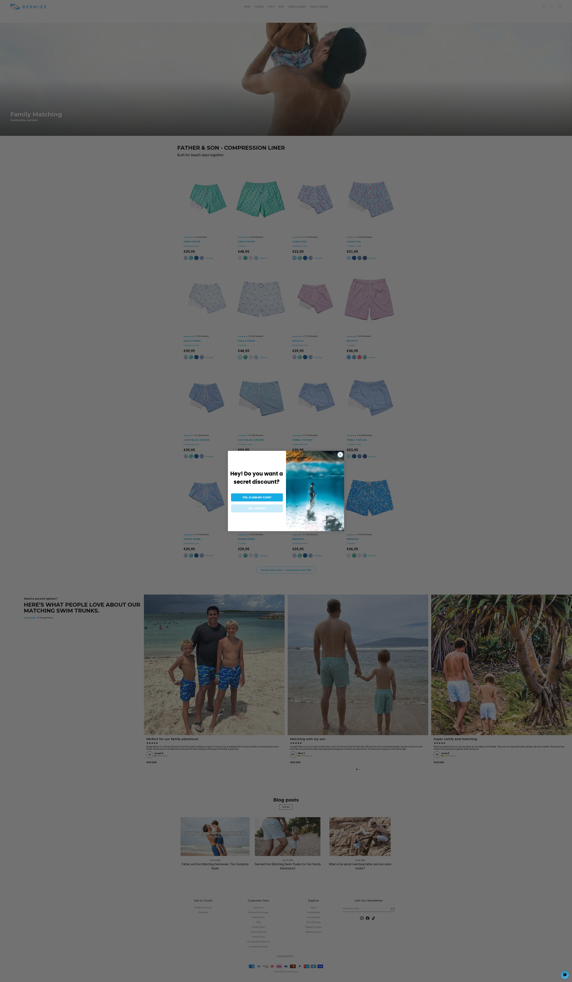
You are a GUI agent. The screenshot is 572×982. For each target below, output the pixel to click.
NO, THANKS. (257, 508)
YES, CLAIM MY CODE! (257, 497)
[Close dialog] (340, 454)
